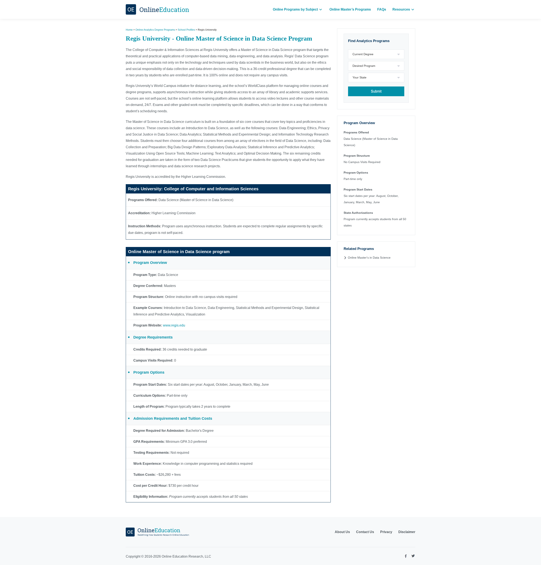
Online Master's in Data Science (369, 257)
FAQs (381, 9)
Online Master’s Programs (350, 9)
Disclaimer (406, 532)
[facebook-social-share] (406, 557)
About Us (342, 532)
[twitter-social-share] (413, 556)
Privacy (386, 532)
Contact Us (365, 532)
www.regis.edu (174, 325)
